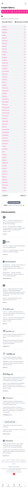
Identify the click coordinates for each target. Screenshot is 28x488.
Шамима (4, 93)
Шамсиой (4, 118)
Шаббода (4, 29)
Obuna (8, 471)
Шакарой (4, 77)
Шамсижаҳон (5, 110)
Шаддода (4, 52)
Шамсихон (5, 124)
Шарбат (4, 157)
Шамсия (4, 127)
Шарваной (5, 163)
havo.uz (18, 461)
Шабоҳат (4, 43)
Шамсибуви (5, 102)
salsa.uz (8, 460)
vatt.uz (3, 461)
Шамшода (5, 143)
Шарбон (4, 160)
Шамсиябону (5, 129)
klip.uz (14, 463)
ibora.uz (4, 460)
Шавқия (4, 46)
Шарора (4, 176)
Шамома (4, 96)
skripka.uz (13, 460)
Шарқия (4, 168)
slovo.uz (18, 460)
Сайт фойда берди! (14, 202)
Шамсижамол (6, 107)
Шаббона (4, 32)
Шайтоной (5, 63)
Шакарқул (5, 68)
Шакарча (4, 79)
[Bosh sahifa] (2, 3)
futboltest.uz (23, 461)
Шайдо (4, 54)
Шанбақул (5, 149)
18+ (14, 474)
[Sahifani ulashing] (25, 3)
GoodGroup (14, 471)
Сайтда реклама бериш (14, 466)
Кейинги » (23, 195)
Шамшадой (5, 135)
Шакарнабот (5, 71)
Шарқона (4, 171)
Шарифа (4, 165)
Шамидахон (5, 90)
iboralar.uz (7, 461)
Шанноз (4, 154)
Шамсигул (5, 104)
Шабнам (4, 38)
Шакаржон (5, 65)
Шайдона (4, 57)
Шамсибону (5, 99)
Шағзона (4, 49)
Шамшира (5, 138)
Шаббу (4, 35)
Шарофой (4, 182)
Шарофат (4, 179)
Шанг (3, 151)
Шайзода (4, 60)
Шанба (4, 146)
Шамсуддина (5, 132)
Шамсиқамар (5, 113)
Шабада (4, 27)
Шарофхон (5, 185)
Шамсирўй (5, 121)
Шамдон (4, 85)
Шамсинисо (5, 115)
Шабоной (4, 40)
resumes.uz (13, 461)
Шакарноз (5, 74)
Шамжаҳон (5, 88)
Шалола (4, 82)
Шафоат (4, 190)
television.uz (23, 460)
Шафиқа (4, 188)
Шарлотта (5, 174)
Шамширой (5, 140)
